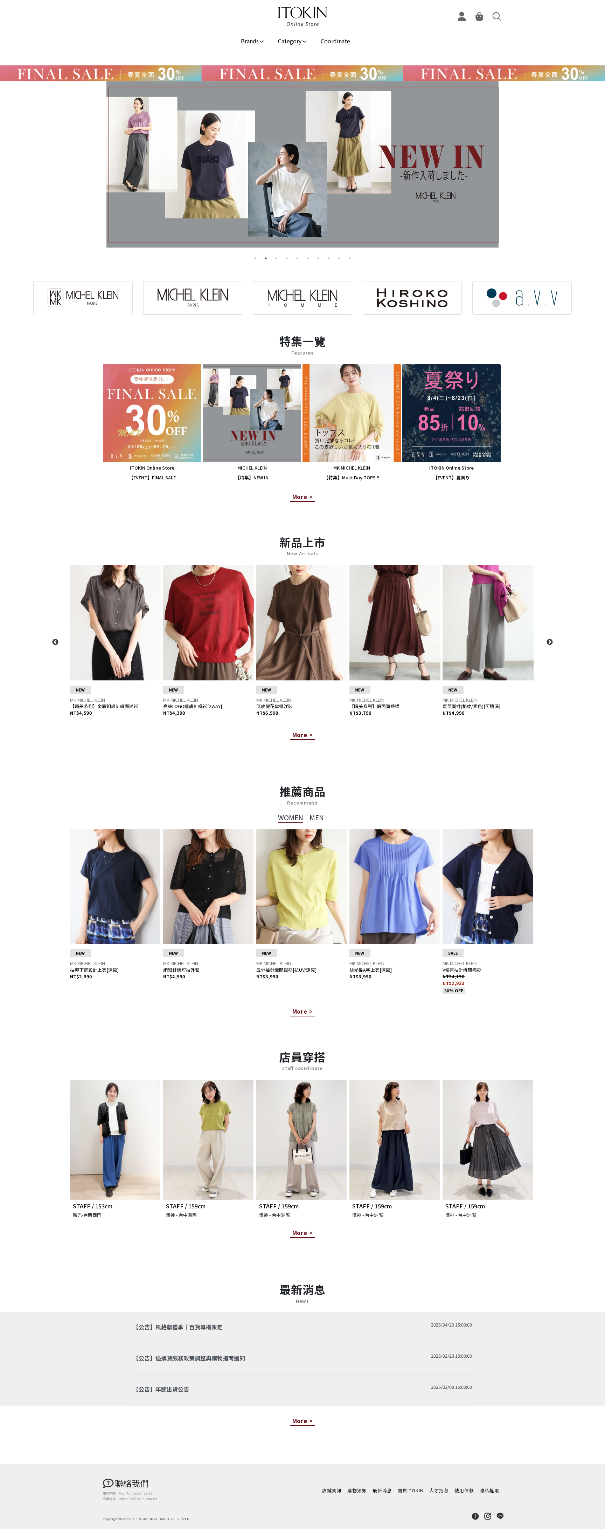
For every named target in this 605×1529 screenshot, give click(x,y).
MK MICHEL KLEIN (87, 699)
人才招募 (439, 1490)
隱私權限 (489, 1490)
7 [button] (318, 258)
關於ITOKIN (411, 1490)
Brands (250, 41)
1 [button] (255, 258)
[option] (302, 167)
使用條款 (464, 1490)
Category (289, 41)
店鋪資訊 (332, 1490)
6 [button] (307, 258)
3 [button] (276, 258)
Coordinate (335, 41)
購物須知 (357, 1490)
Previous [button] (55, 642)
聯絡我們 (131, 1483)
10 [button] (349, 258)
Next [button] (549, 642)
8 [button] (328, 258)
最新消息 (382, 1490)
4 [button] (286, 258)
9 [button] (339, 258)
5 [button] (297, 258)
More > (302, 496)
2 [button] (265, 258)
